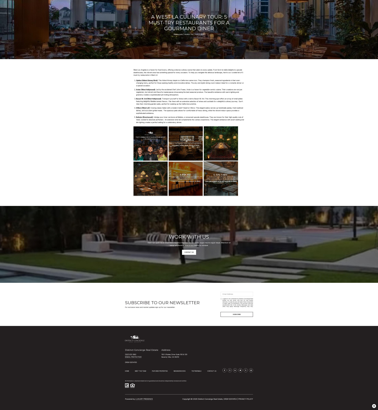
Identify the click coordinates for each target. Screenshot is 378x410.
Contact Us (211, 371)
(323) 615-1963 (130, 354)
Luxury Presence (144, 399)
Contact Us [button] (189, 252)
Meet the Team (140, 371)
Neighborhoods (180, 371)
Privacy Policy (227, 308)
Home (127, 371)
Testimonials (196, 371)
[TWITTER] (246, 370)
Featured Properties (160, 371)
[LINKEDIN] (235, 370)
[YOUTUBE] (240, 370)
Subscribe (237, 314)
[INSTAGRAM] (230, 370)
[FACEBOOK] (224, 370)
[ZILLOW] (251, 370)
